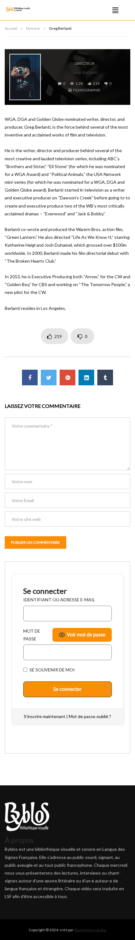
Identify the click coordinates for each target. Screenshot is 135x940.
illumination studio (89, 929)
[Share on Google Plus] (67, 377)
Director (33, 28)
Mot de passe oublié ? (90, 716)
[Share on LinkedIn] (86, 377)
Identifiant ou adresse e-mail (59, 599)
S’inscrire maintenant (44, 716)
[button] (115, 10)
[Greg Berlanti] (25, 77)
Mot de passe (31, 634)
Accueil (11, 28)
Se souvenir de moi (52, 669)
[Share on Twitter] (49, 377)
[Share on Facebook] (30, 377)
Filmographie (86, 90)
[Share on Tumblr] (105, 377)
